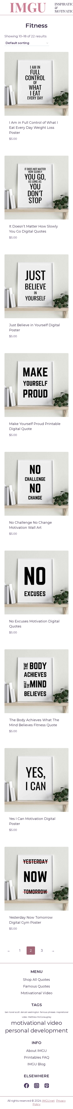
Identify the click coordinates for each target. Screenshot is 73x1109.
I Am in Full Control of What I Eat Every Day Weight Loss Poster (33, 128)
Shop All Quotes (36, 980)
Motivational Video (36, 993)
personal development (36, 1030)
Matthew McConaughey (39, 1017)
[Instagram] (36, 1086)
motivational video (36, 1023)
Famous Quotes (36, 986)
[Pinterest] (47, 1086)
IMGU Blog (36, 1064)
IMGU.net (48, 1100)
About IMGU (36, 1051)
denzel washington (30, 1012)
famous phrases (47, 1012)
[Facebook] (26, 1086)
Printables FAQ (36, 1057)
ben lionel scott (12, 1012)
